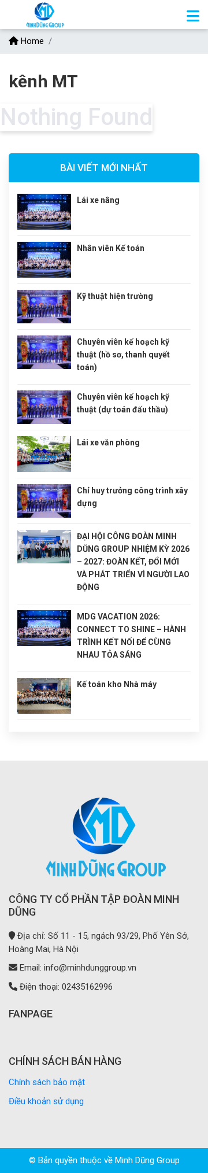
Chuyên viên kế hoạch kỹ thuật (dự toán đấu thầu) (123, 403)
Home (31, 41)
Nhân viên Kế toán (110, 248)
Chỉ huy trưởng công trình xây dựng (132, 497)
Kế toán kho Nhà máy (117, 684)
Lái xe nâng (98, 200)
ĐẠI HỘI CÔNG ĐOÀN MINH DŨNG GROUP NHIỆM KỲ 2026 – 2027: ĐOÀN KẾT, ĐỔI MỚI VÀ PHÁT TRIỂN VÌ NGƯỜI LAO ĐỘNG (133, 562)
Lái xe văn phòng (108, 442)
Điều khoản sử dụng (46, 1101)
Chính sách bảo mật (47, 1082)
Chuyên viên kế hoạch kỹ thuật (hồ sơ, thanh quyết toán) (123, 354)
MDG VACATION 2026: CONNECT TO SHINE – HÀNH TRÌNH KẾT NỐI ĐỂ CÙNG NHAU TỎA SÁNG (131, 635)
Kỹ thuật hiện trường (115, 296)
